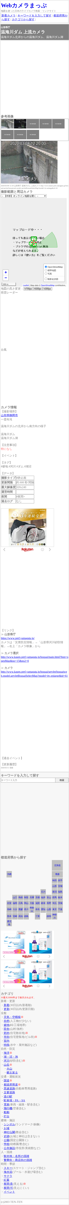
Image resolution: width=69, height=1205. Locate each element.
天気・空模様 (12, 1017)
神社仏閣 (9, 1132)
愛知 (43, 909)
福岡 (15, 903)
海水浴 (8, 1171)
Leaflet (26, 285)
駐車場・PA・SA (14, 1100)
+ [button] (6, 272)
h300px (47, 288)
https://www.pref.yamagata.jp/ (17, 638)
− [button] (6, 278)
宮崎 (15, 916)
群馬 (54, 897)
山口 (15, 897)
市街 (6, 1036)
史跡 (6, 1136)
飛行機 (8, 1108)
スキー (8, 1168)
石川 (43, 891)
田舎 (6, 1028)
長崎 (9, 909)
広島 (20, 903)
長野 (49, 903)
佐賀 (9, 903)
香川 (26, 909)
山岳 (6, 1064)
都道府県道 (11, 1084)
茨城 (60, 903)
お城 (6, 1128)
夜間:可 (8, 1187)
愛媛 (20, 909)
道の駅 (8, 1096)
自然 (6, 1020)
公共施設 (9, 1148)
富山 (49, 897)
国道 (6, 1080)
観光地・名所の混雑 (16, 1156)
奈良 (37, 909)
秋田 (54, 880)
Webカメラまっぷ (24, 5)
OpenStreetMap (47, 285)
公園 (6, 1140)
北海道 (57, 865)
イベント (9, 1191)
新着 (6, 1005)
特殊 (6, 1044)
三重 (37, 916)
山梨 (49, 909)
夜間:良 (8, 1183)
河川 (6, 1060)
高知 (20, 916)
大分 (15, 909)
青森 (57, 874)
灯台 (6, 1116)
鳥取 (26, 897)
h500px (37, 288)
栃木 (60, 897)
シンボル (9, 1124)
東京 (54, 909)
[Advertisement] (34, 77)
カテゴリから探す (23, 19)
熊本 (9, 916)
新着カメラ (8, 15)
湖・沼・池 (11, 1056)
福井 (43, 897)
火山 (9, 1068)
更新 (6, 1009)
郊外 (6, 1032)
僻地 (6, 1024)
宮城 (60, 886)
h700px (28, 288)
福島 (60, 891)
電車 (6, 1104)
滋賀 (37, 903)
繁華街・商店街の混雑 (18, 1160)
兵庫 (32, 897)
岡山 (26, 903)
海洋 (6, 1052)
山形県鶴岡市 (9, 415)
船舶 (6, 1112)
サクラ (8, 1175)
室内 (6, 1040)
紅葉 (6, 1179)
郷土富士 (12, 1072)
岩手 (60, 880)
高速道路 (9, 1088)
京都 (37, 897)
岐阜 (43, 903)
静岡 (49, 916)
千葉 (60, 909)
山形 (54, 886)
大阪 (32, 903)
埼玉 (54, 903)
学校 (6, 1144)
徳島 (26, 916)
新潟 (54, 891)
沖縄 (9, 874)
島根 (20, 897)
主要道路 (9, 1092)
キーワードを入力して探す (34, 15)
